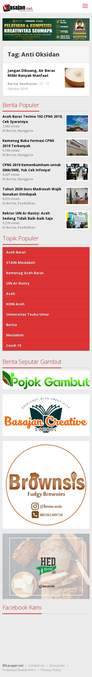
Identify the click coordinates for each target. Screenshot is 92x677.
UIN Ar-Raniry (18, 283)
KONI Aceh (15, 304)
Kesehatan (28, 83)
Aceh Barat (16, 252)
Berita (13, 83)
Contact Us (36, 665)
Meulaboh (15, 335)
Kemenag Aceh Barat (25, 273)
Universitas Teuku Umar (27, 314)
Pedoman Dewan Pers (19, 670)
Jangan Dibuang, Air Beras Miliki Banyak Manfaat (31, 73)
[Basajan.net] (17, 7)
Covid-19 (13, 345)
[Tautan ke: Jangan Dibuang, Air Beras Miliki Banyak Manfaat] (74, 77)
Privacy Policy (51, 670)
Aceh (10, 293)
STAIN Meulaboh (20, 262)
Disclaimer (57, 665)
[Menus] (85, 6)
